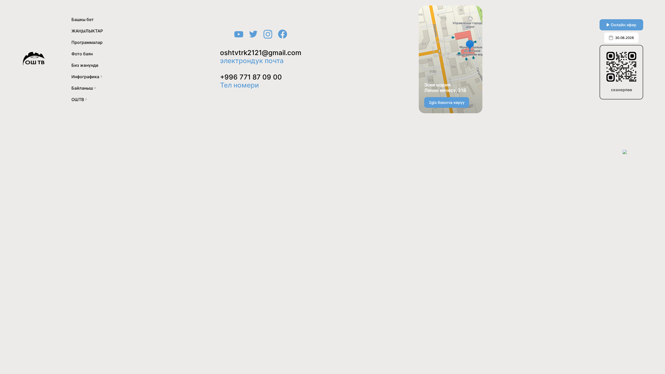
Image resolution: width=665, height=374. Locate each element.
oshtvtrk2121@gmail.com (260, 53)
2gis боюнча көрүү (446, 102)
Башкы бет (82, 19)
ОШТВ (77, 99)
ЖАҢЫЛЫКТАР (87, 31)
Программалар (87, 42)
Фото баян (82, 53)
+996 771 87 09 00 (251, 77)
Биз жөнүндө (84, 65)
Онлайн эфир (623, 24)
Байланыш (82, 88)
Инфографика (85, 76)
